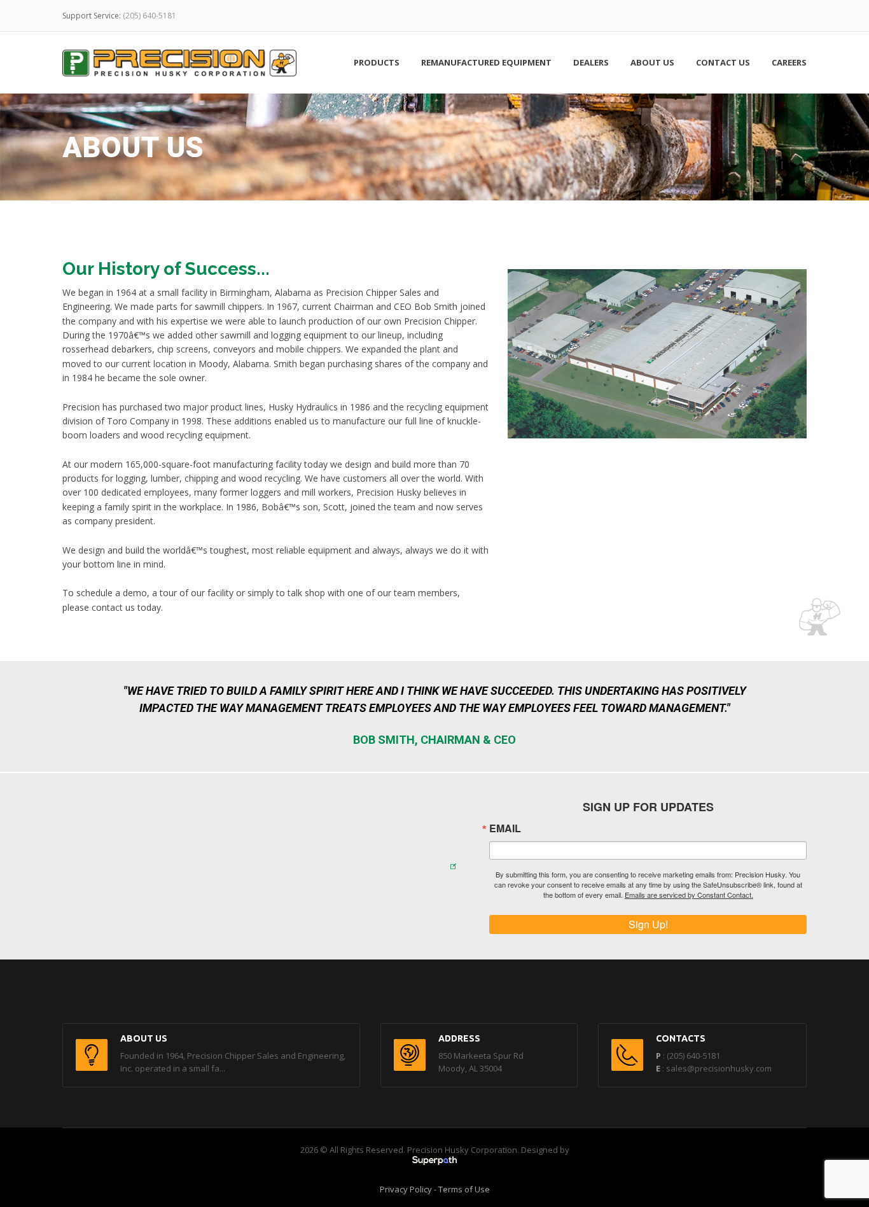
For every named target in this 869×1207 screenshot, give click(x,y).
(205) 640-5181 (149, 15)
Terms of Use (464, 1189)
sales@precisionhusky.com (719, 1068)
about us (652, 62)
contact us (723, 62)
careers (789, 62)
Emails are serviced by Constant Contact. (689, 895)
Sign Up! (648, 924)
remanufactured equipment (486, 62)
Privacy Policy (406, 1189)
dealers (591, 62)
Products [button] (377, 62)
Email (505, 828)
